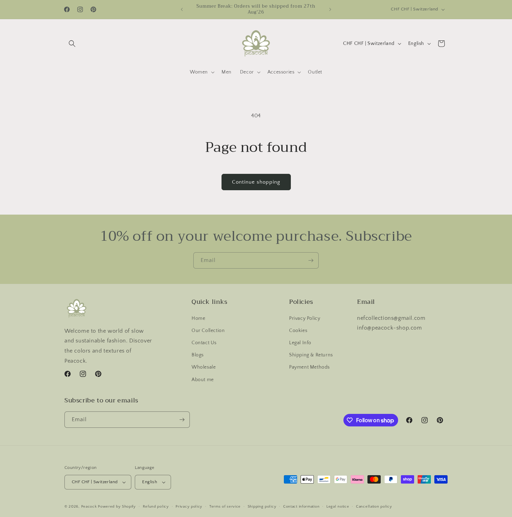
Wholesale (204, 367)
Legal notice (337, 506)
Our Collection (208, 330)
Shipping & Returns (311, 355)
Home (198, 318)
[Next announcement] (330, 9)
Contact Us (204, 343)
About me (203, 380)
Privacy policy (189, 506)
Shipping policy (262, 506)
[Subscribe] (310, 260)
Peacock (89, 506)
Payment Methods (309, 367)
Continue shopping (256, 182)
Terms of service (225, 506)
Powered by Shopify (117, 506)
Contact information (301, 506)
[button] (72, 43)
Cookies (298, 330)
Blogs (198, 355)
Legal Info (300, 343)
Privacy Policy (304, 318)
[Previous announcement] (181, 9)
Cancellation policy (374, 506)
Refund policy (156, 506)
